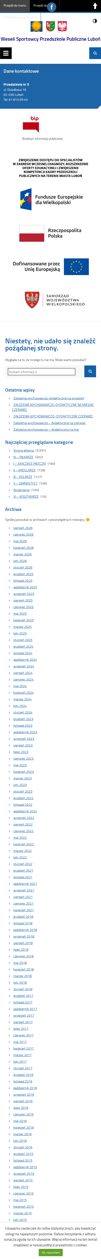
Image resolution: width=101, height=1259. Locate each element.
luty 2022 (20, 857)
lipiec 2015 (20, 1186)
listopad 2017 (22, 1002)
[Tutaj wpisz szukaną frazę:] (41, 371)
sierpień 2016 (23, 1101)
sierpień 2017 (23, 1022)
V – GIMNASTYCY (25, 483)
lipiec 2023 (20, 752)
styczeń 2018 (22, 989)
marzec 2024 (22, 699)
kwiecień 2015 (23, 1206)
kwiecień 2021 (23, 910)
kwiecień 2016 (23, 1127)
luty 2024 (20, 705)
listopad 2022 (22, 804)
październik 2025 (25, 587)
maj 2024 (20, 686)
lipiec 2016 (20, 1107)
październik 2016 (25, 1088)
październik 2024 (25, 659)
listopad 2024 (22, 653)
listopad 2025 (22, 580)
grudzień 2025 (23, 574)
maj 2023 (20, 765)
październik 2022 (25, 811)
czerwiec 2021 (23, 903)
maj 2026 (20, 541)
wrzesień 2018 (23, 936)
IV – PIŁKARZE (23, 457)
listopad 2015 (22, 1160)
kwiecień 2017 (23, 1048)
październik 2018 (25, 929)
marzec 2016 (22, 1134)
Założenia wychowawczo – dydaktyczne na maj (46, 429)
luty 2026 (20, 560)
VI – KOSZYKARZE (26, 496)
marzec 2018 (22, 976)
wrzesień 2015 (23, 1173)
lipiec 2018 (20, 949)
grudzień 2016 (23, 1074)
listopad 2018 (22, 923)
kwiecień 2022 (23, 844)
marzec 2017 (22, 1055)
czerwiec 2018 (23, 956)
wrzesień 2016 (23, 1094)
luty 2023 (20, 784)
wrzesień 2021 (23, 890)
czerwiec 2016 (23, 1114)
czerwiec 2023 (23, 758)
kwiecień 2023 (23, 771)
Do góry (95, 6)
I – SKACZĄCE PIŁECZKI (29, 463)
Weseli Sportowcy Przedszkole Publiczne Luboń (50, 38)
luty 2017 (20, 1061)
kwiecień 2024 (23, 692)
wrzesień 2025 (23, 593)
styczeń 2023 (22, 791)
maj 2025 (20, 613)
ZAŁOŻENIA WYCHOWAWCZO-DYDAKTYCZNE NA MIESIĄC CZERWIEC (53, 407)
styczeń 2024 (22, 712)
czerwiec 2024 (23, 679)
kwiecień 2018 (23, 969)
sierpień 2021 (23, 896)
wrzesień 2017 (23, 1015)
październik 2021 (25, 883)
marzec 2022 (22, 850)
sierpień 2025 (23, 600)
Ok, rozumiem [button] (51, 1252)
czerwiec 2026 (23, 534)
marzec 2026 (22, 554)
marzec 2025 (22, 626)
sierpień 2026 (23, 527)
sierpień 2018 (23, 943)
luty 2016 (20, 1140)
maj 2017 (20, 1041)
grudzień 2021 (23, 870)
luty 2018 (20, 982)
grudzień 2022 (23, 798)
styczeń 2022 (22, 864)
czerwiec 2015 (23, 1193)
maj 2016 (20, 1121)
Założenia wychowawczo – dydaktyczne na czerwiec (49, 423)
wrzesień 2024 (23, 666)
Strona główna (23, 450)
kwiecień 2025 (23, 620)
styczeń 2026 (22, 567)
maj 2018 (20, 962)
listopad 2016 (22, 1081)
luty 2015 (20, 1219)
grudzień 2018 (23, 916)
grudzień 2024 (23, 646)
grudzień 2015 (23, 1153)
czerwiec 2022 (23, 831)
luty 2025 (20, 633)
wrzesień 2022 (23, 817)
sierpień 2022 (23, 824)
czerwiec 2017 (23, 1035)
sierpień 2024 (23, 672)
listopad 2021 (22, 877)
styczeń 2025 (22, 640)
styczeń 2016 (22, 1147)
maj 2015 (20, 1200)
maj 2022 (20, 837)
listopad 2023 (22, 725)
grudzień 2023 (23, 719)
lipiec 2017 (20, 1028)
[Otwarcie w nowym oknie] (50, 232)
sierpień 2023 (23, 745)
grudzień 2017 (23, 995)
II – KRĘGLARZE (24, 470)
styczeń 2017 (22, 1068)
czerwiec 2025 (23, 607)
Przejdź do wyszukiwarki (20, 17)
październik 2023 (25, 732)
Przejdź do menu (15, 5)
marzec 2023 (22, 778)
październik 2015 (25, 1167)
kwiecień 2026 (23, 547)
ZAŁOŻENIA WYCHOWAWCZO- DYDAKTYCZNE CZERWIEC (53, 416)
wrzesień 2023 (23, 738)
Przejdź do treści (44, 5)
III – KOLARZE (22, 476)
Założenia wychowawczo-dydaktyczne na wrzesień (48, 398)
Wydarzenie (21, 490)
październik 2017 (25, 1008)
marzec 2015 (22, 1213)
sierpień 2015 (23, 1180)
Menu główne (6, 53)
